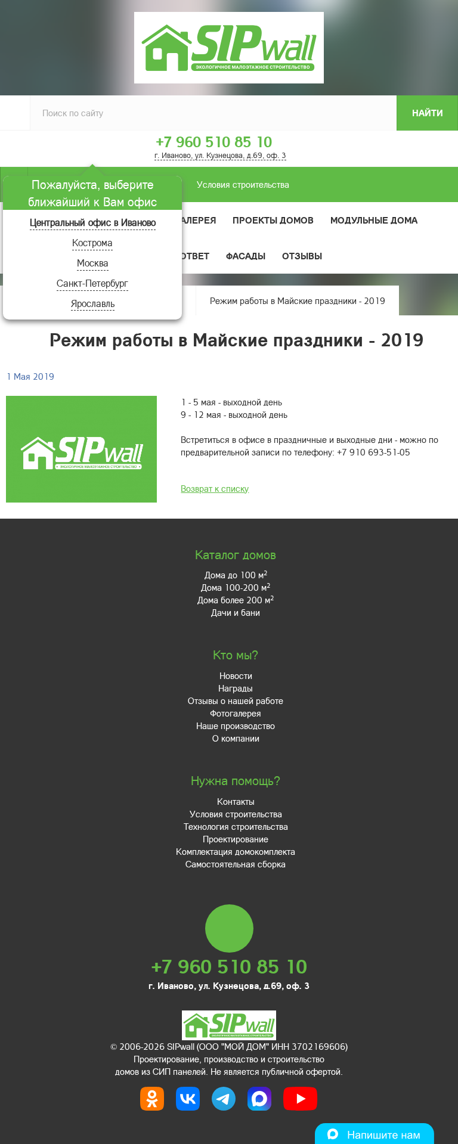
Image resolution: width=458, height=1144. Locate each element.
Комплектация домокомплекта (235, 851)
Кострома (92, 242)
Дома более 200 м (235, 599)
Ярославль (92, 303)
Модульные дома (373, 220)
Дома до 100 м (236, 574)
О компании (235, 738)
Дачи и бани (235, 612)
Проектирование (235, 838)
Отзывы (302, 255)
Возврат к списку (215, 488)
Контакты (236, 801)
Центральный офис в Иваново (93, 222)
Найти (427, 112)
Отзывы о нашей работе (235, 700)
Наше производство (235, 725)
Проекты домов (273, 220)
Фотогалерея (183, 220)
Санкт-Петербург (92, 283)
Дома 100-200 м (235, 587)
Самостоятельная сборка (235, 863)
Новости (235, 675)
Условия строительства (243, 184)
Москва (93, 262)
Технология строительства (236, 826)
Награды (235, 688)
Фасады (245, 255)
